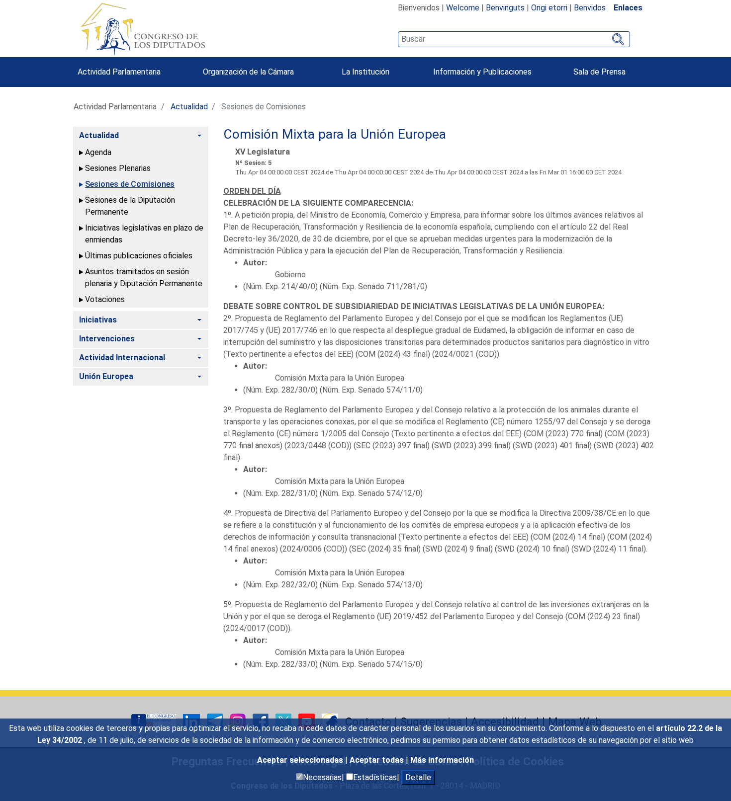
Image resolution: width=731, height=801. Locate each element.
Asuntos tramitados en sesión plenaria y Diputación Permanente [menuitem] (143, 277)
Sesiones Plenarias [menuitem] (118, 168)
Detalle (418, 777)
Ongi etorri (549, 7)
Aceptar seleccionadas (301, 760)
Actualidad (189, 106)
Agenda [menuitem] (98, 152)
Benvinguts (505, 7)
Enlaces (628, 7)
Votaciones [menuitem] (105, 299)
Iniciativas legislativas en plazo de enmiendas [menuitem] (144, 233)
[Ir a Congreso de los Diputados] (143, 29)
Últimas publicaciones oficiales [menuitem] (138, 255)
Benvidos (590, 7)
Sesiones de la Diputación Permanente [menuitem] (130, 206)
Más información (442, 760)
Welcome (462, 7)
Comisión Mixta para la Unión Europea (334, 134)
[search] (514, 39)
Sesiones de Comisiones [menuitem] (130, 184)
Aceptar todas (378, 760)
